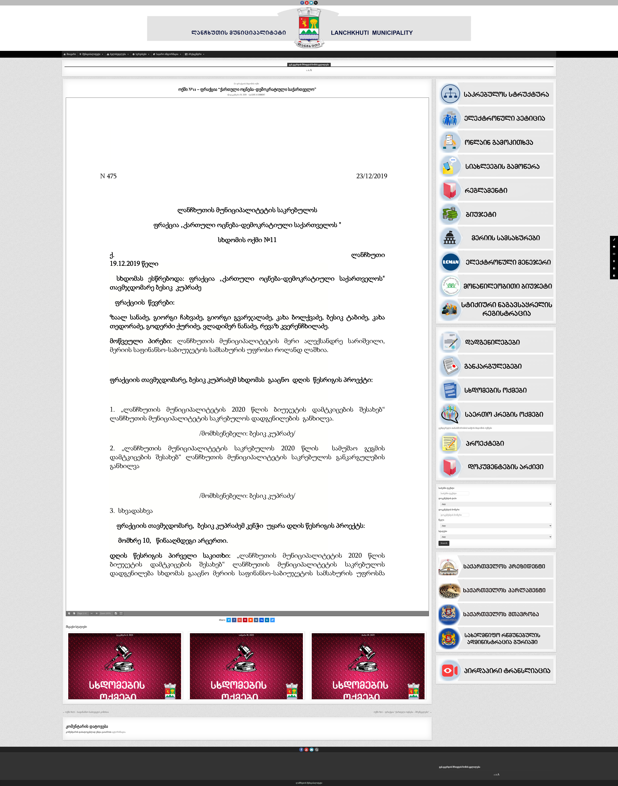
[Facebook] (302, 3)
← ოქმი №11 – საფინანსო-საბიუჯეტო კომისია (86, 712)
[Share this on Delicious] (272, 620)
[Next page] (74, 613)
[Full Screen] (121, 613)
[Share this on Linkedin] (267, 620)
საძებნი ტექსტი (446, 488)
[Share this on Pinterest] (245, 620)
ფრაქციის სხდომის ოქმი (248, 83)
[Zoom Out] (91, 613)
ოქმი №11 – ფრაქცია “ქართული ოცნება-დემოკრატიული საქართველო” (247, 89)
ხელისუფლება (118, 54)
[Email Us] (311, 3)
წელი (441, 520)
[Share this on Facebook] (234, 620)
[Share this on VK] (256, 620)
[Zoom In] (96, 613)
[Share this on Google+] (239, 620)
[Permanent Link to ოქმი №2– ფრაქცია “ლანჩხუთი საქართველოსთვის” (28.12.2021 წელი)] (246, 671)
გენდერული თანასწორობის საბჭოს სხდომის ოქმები (465, 428)
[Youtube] (307, 3)
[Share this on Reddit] (250, 620)
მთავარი (71, 54)
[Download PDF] (115, 613)
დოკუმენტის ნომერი (449, 509)
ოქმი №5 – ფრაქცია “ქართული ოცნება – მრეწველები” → (403, 712)
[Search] (316, 3)
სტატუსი (443, 531)
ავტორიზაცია (118, 732)
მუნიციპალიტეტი (91, 54)
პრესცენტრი (194, 54)
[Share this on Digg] (261, 620)
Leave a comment (258, 94)
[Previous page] (69, 613)
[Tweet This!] (228, 620)
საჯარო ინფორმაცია (167, 54)
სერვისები (141, 54)
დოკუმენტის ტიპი (448, 498)
